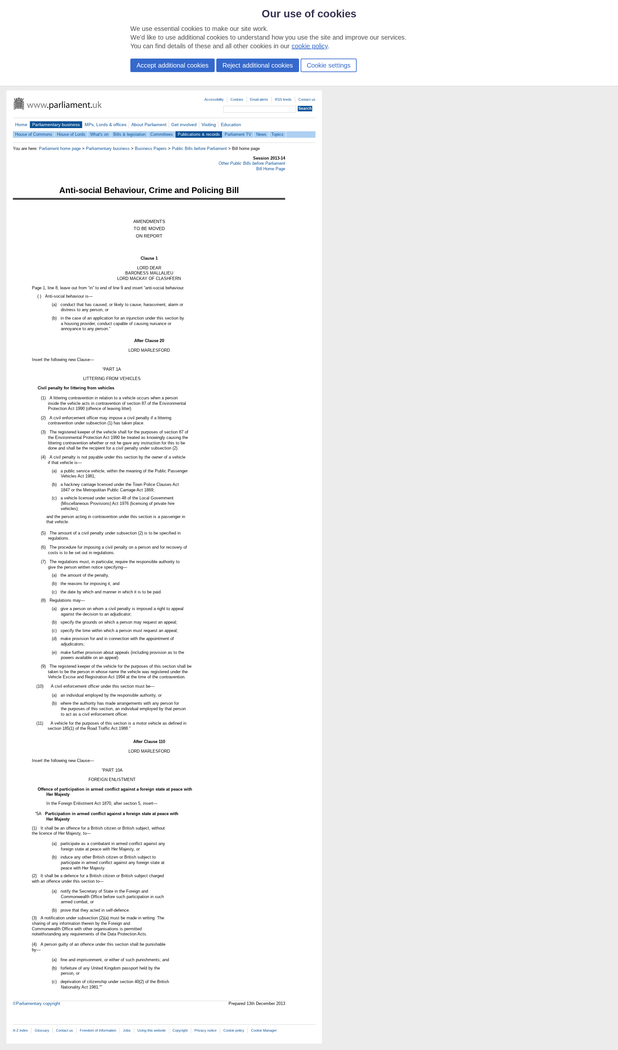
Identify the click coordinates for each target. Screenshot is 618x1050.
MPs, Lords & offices (105, 124)
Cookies (236, 99)
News (261, 134)
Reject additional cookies (257, 65)
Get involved (184, 124)
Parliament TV (238, 134)
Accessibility (214, 99)
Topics (277, 134)
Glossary (42, 1030)
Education (231, 124)
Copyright (180, 1030)
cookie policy (310, 46)
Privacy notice (205, 1030)
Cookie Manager (264, 1030)
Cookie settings (329, 65)
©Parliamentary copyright (36, 1003)
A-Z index (20, 1030)
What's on (99, 134)
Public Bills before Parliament (199, 148)
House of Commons (33, 134)
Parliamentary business (56, 124)
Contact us (306, 99)
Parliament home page (60, 148)
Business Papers (151, 148)
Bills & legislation (129, 134)
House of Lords (71, 134)
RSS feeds (283, 99)
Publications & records (199, 134)
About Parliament (148, 124)
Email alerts (259, 99)
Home (21, 124)
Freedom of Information (98, 1030)
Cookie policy (233, 1030)
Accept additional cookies (172, 65)
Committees (161, 134)
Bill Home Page (270, 168)
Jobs (127, 1030)
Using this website (151, 1030)
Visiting (208, 124)
